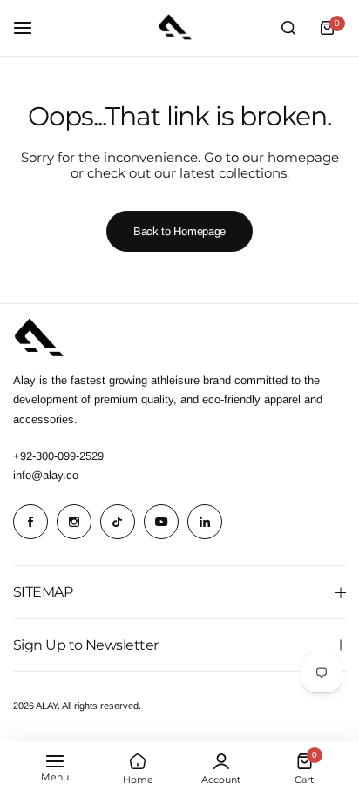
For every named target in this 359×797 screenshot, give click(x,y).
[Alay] (179, 27)
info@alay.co (45, 475)
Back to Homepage (179, 231)
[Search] (288, 28)
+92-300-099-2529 (58, 456)
